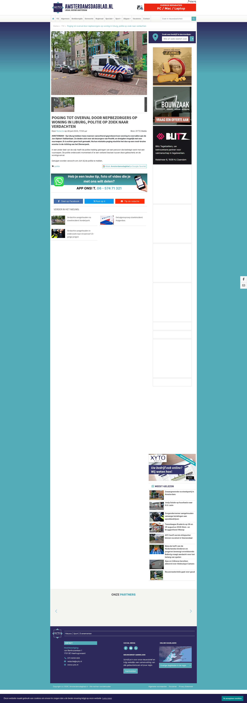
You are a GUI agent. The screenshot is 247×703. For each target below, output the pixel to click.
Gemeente (89, 19)
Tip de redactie (131, 201)
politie (57, 166)
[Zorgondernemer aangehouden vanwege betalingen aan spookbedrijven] (156, 452)
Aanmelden (130, 606)
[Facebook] (126, 583)
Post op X (100, 201)
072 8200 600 (73, 593)
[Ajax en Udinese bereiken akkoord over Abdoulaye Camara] (156, 500)
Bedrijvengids (77, 19)
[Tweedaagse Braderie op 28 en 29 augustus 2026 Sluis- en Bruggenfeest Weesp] (156, 463)
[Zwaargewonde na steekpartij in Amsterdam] (156, 430)
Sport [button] (118, 19)
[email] (243, 286)
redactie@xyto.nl (74, 597)
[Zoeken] (194, 19)
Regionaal (99, 19)
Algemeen (65, 19)
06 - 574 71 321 (109, 188)
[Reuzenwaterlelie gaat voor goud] (156, 511)
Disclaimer (173, 622)
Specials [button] (108, 19)
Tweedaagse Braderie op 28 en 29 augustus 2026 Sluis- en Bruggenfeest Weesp (179, 462)
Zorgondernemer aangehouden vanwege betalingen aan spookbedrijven (179, 451)
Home (56, 26)
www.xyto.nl (72, 600)
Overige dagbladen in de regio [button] (173, 601)
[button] (52, 104)
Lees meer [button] (107, 698)
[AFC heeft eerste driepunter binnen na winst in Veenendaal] (156, 474)
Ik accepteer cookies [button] (232, 698)
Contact (146, 19)
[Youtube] (131, 583)
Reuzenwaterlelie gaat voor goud (180, 507)
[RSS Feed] (136, 583)
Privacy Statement (186, 622)
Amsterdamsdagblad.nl (89, 6)
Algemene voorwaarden (157, 622)
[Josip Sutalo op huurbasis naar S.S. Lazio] (156, 441)
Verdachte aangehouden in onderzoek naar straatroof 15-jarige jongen (80, 233)
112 (57, 19)
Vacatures (137, 19)
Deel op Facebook (70, 201)
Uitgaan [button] (126, 19)
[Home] (53, 18)
